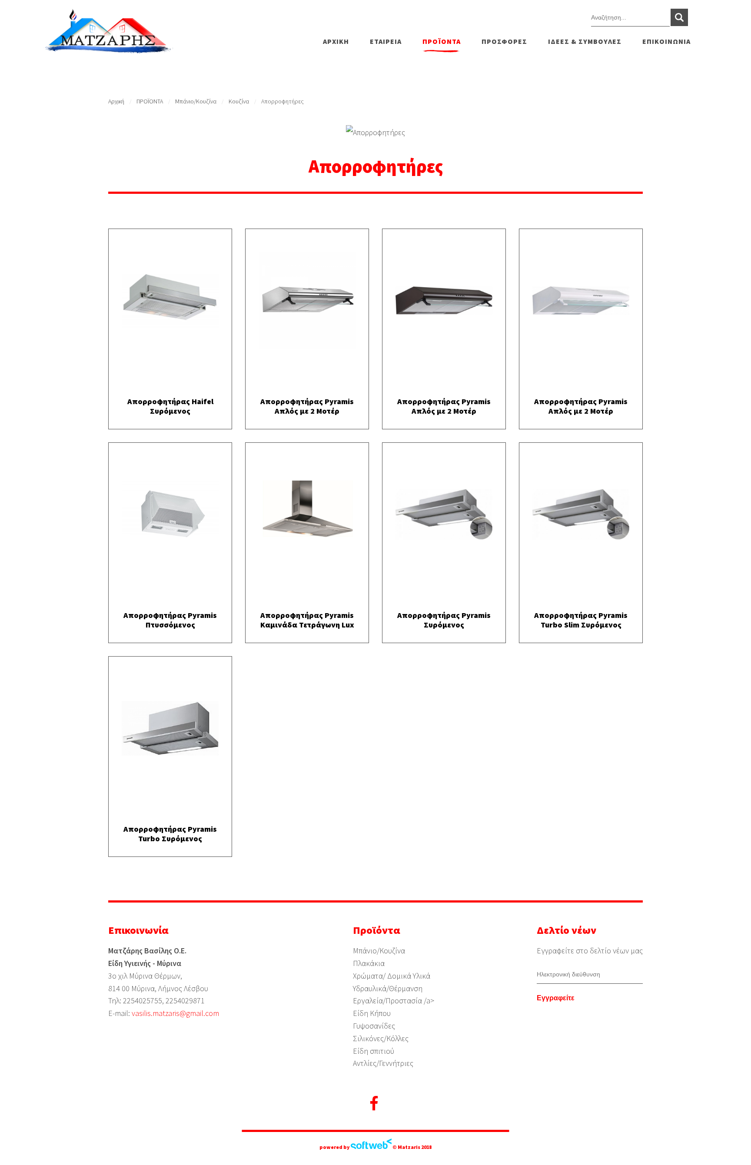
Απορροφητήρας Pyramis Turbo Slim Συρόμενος (581, 620)
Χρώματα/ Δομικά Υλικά (391, 976)
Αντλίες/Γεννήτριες (383, 1063)
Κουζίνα (239, 101)
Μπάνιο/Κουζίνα (195, 101)
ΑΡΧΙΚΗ (336, 41)
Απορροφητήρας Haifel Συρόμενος (170, 406)
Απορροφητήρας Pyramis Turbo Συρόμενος (170, 833)
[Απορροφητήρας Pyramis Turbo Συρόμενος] (170, 730)
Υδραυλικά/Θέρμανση (387, 988)
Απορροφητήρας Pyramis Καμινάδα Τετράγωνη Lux (307, 620)
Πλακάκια (369, 963)
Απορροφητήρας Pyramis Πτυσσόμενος (170, 620)
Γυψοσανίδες (374, 1026)
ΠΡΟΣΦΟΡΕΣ (504, 41)
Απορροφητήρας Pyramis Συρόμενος (444, 620)
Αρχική (116, 101)
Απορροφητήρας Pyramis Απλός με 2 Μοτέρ (307, 406)
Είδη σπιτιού (373, 1051)
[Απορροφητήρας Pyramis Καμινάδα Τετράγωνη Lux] (307, 517)
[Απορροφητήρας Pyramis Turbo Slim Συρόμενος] (580, 516)
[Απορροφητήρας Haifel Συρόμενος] (170, 303)
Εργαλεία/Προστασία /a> (393, 1001)
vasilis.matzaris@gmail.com (175, 1013)
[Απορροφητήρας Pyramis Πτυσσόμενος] (170, 516)
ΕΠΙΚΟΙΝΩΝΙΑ (666, 41)
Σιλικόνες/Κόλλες (381, 1038)
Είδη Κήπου (372, 1013)
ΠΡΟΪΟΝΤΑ (441, 41)
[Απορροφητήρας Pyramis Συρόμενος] (443, 516)
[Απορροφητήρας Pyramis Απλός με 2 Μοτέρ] (307, 303)
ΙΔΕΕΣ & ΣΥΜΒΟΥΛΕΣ (584, 41)
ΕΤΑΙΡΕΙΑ (386, 41)
